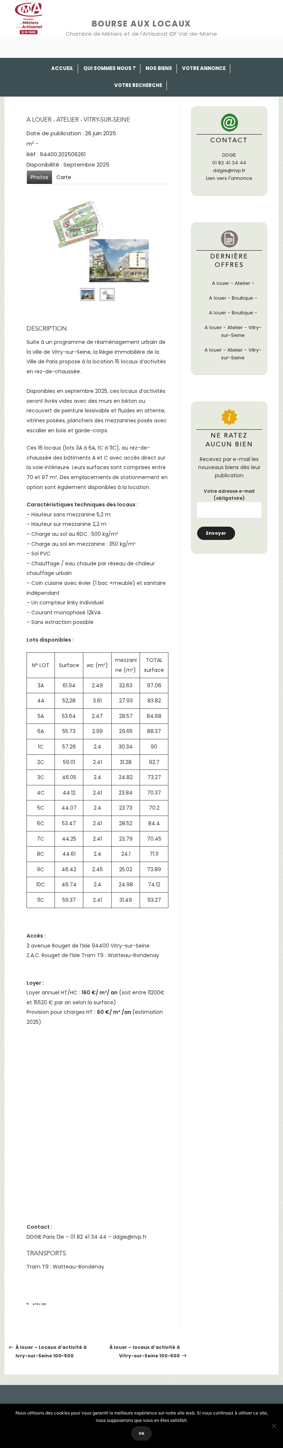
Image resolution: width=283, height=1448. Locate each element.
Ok (141, 1433)
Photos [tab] (39, 177)
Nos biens (159, 68)
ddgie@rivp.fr (229, 170)
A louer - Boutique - (233, 297)
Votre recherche (138, 85)
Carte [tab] (63, 177)
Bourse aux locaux (142, 23)
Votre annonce (204, 68)
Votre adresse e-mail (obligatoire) (229, 494)
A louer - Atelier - (233, 283)
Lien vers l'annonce (229, 178)
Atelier (40, 1304)
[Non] (273, 1426)
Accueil (62, 68)
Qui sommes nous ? (109, 68)
